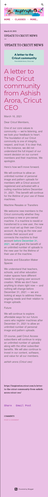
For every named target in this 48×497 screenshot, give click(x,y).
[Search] (42, 4)
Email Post (23, 405)
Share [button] (8, 405)
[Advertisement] (24, 451)
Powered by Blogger (26, 489)
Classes (20, 19)
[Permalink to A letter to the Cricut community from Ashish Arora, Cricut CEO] (24, 57)
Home (7, 19)
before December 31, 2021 (21, 242)
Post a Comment (11, 420)
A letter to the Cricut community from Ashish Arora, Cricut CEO (23, 90)
